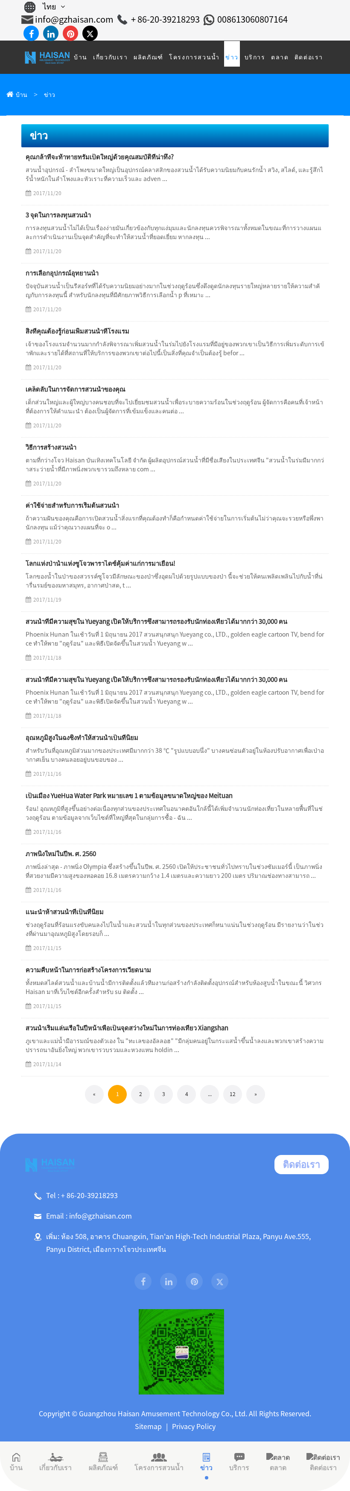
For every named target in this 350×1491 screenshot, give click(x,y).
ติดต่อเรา (301, 1164)
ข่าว (49, 95)
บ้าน (21, 95)
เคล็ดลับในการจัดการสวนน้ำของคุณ (75, 389)
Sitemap (148, 1426)
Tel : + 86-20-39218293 (82, 1195)
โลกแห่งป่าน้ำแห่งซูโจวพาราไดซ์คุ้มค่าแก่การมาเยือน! (100, 563)
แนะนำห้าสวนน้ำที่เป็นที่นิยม (65, 912)
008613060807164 (252, 19)
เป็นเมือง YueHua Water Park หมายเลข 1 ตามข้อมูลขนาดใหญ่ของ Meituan (129, 795)
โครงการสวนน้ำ (159, 1467)
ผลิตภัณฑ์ (103, 1467)
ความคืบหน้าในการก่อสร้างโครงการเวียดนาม (88, 970)
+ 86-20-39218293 (165, 19)
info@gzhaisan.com (74, 19)
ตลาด (278, 1467)
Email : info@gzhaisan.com (89, 1216)
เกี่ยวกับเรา (55, 1467)
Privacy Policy (194, 1426)
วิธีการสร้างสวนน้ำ (51, 447)
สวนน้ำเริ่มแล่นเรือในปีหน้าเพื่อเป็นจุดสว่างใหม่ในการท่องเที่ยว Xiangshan (127, 1028)
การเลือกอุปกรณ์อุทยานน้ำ (62, 273)
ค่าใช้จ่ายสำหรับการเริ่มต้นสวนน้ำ (72, 505)
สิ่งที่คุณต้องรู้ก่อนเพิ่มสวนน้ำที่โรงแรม (77, 331)
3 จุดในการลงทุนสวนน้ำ (58, 215)
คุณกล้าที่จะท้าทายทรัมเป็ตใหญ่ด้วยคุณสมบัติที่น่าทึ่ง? (100, 157)
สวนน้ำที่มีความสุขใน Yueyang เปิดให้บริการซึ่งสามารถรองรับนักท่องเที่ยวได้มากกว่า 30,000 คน (156, 621)
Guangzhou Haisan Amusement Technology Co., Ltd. (163, 1413)
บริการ (239, 1467)
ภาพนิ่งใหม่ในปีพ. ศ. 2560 (61, 854)
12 (233, 1093)
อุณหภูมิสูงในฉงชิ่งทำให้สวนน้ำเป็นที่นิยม (82, 737)
